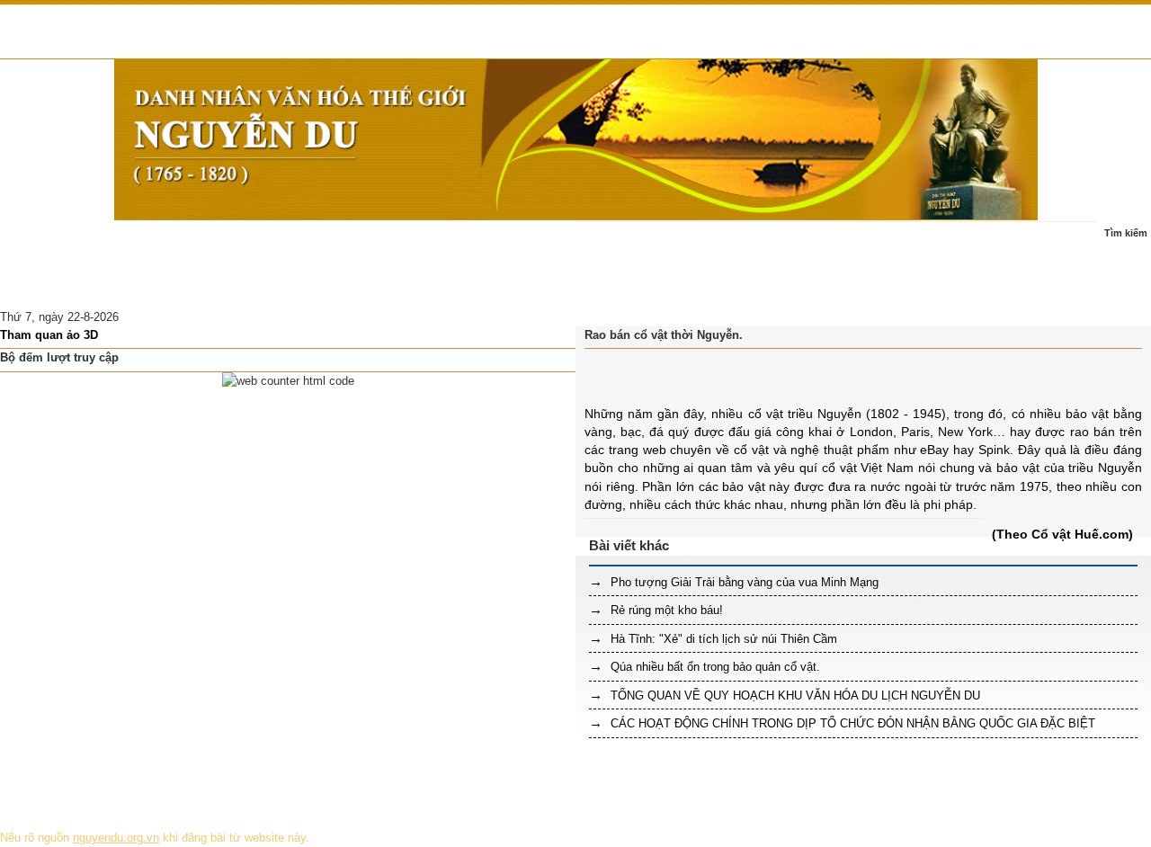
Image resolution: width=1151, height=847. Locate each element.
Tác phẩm (359, 242)
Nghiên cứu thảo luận (67, 286)
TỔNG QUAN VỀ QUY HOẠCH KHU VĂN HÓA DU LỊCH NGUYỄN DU (793, 695)
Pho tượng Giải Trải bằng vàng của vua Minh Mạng (743, 582)
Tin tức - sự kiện (131, 242)
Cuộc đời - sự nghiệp (254, 242)
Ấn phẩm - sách (449, 242)
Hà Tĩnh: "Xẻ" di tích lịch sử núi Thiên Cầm (722, 639)
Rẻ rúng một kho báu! (665, 610)
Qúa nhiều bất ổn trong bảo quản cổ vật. (713, 666)
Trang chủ (38, 242)
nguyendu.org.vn (116, 837)
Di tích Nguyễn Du (194, 286)
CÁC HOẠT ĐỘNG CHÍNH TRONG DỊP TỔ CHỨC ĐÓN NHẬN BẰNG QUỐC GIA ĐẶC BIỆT (851, 723)
